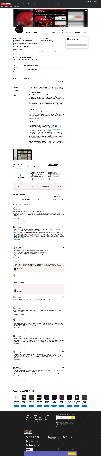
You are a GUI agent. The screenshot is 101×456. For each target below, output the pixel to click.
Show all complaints (52, 164)
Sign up (73, 417)
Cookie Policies (67, 426)
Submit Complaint (37, 417)
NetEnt (56, 87)
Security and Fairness (18, 90)
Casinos (6, 6)
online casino (42, 86)
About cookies (63, 453)
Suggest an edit (60, 81)
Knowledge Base (37, 415)
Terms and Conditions (38, 419)
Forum (27, 423)
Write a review (26, 199)
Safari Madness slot (33, 130)
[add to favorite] (86, 10)
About (46, 417)
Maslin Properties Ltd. (28, 71)
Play (16, 405)
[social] (57, 449)
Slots (27, 419)
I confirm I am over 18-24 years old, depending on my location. (65, 420)
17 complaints (83, 32)
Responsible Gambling (38, 425)
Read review (16, 403)
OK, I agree (71, 453)
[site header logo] (6, 4)
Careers (46, 421)
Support (15, 92)
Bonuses (27, 421)
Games (15, 95)
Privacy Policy (36, 421)
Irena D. (18, 53)
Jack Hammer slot (53, 127)
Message (22, 221)
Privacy (62, 426)
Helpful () (16, 221)
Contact (46, 419)
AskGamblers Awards (61, 3)
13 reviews (69, 32)
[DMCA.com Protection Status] (29, 449)
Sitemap (46, 423)
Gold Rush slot (56, 129)
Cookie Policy (36, 423)
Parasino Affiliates (28, 73)
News (27, 425)
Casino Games (29, 417)
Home (2, 6)
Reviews (10, 6)
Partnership (47, 415)
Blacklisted (76, 45)
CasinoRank (58, 32)
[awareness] (32, 445)
